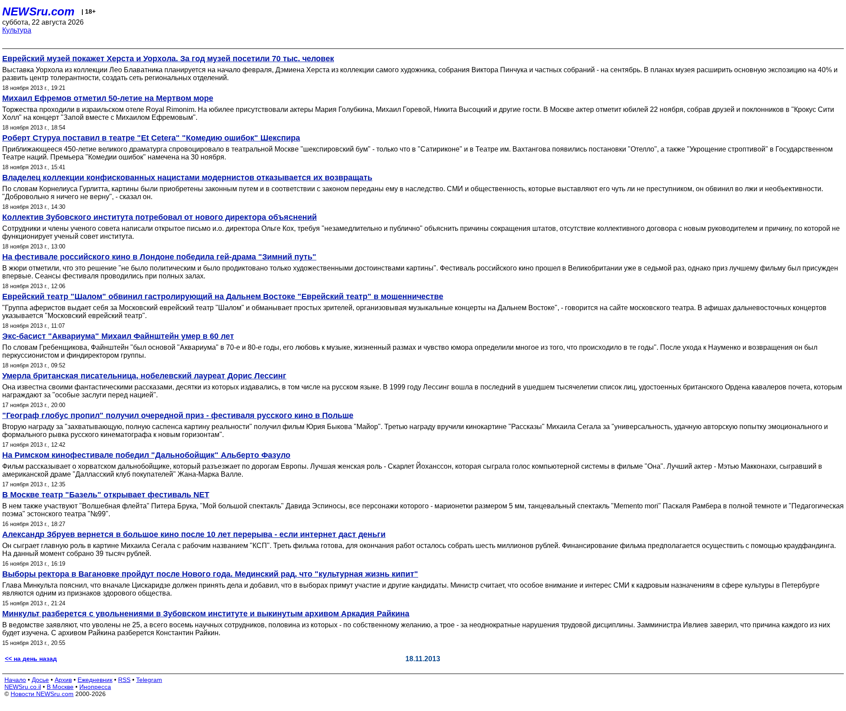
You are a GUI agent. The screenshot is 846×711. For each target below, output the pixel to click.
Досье (40, 679)
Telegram (149, 679)
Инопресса (95, 686)
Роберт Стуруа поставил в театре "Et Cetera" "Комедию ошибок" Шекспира (151, 137)
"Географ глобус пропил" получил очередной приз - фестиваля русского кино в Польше (177, 415)
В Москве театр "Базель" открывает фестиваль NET (105, 494)
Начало (15, 679)
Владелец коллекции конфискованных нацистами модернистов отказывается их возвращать (187, 177)
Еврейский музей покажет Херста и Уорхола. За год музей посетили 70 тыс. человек (168, 58)
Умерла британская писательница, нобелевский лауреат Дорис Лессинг (144, 375)
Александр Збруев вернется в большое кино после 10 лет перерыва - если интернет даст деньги (194, 534)
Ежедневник (95, 679)
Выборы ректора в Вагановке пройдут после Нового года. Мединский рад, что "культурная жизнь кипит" (210, 574)
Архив (63, 679)
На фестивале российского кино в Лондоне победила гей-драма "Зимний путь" (159, 256)
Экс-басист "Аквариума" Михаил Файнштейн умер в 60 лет (118, 336)
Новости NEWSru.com (42, 693)
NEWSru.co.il (22, 686)
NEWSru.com (38, 11)
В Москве (60, 686)
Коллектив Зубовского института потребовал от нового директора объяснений (159, 217)
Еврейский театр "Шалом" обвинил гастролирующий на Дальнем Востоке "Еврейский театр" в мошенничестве (222, 296)
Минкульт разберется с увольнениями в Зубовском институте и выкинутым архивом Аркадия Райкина (205, 613)
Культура (16, 30)
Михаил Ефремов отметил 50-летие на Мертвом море (107, 98)
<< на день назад (31, 658)
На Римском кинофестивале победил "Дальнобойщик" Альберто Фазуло (146, 455)
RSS (124, 679)
